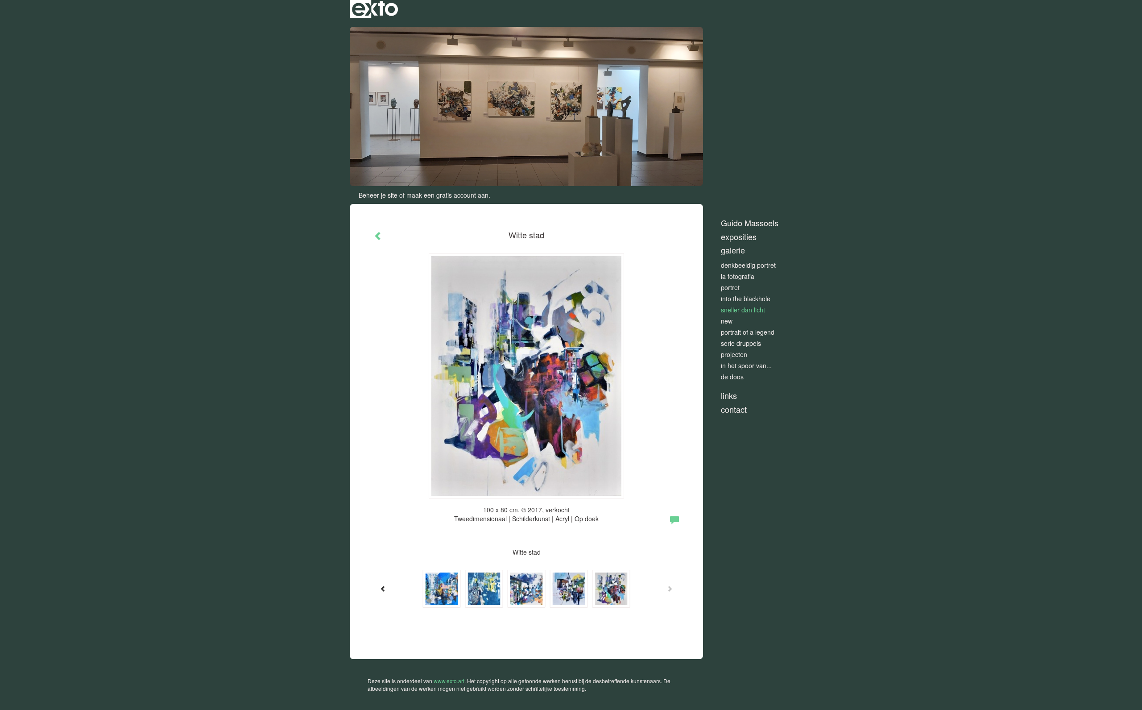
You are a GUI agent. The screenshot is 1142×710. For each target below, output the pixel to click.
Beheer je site (378, 195)
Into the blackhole (745, 298)
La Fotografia (737, 276)
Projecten (734, 354)
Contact (734, 409)
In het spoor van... (746, 365)
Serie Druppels (741, 343)
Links (729, 395)
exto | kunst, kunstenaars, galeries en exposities (375, 9)
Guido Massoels (749, 222)
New (726, 320)
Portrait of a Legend (747, 332)
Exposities (739, 236)
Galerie (733, 250)
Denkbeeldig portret (748, 265)
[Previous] (383, 588)
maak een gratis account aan (447, 195)
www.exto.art (449, 681)
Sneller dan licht (743, 309)
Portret (730, 287)
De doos (732, 376)
